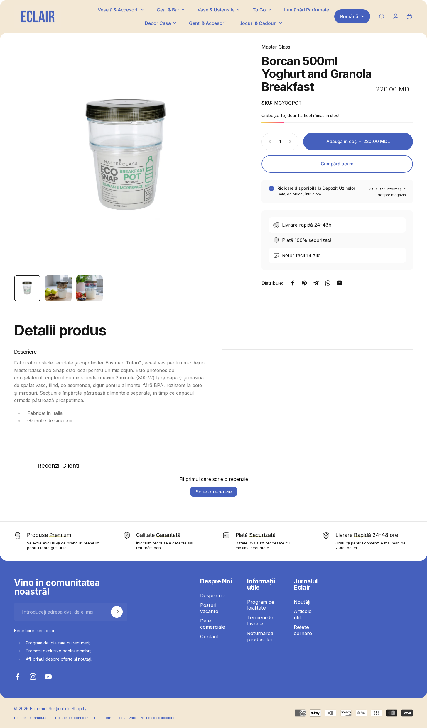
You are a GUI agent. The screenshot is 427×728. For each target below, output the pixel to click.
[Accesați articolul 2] (58, 288)
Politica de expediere (157, 718)
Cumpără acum (337, 164)
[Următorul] (226, 167)
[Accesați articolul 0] (27, 288)
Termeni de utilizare (120, 718)
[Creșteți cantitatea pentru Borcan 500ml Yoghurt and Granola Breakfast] (291, 141)
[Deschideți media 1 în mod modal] (127, 156)
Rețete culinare (303, 630)
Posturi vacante (209, 608)
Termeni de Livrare (260, 621)
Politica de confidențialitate (78, 718)
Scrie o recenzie (213, 492)
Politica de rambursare (33, 718)
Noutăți (302, 602)
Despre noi (212, 595)
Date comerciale (212, 624)
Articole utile (303, 614)
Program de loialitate (260, 605)
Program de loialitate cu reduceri (57, 642)
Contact (209, 636)
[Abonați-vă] (117, 612)
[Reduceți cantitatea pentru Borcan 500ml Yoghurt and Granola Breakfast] (268, 141)
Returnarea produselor (260, 636)
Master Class (275, 47)
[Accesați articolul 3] (89, 288)
